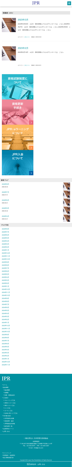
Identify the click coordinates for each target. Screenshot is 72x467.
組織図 (6, 392)
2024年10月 (6, 295)
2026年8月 (5, 184)
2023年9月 (5, 334)
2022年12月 (6, 362)
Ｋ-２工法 (7, 408)
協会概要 (5, 387)
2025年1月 (5, 286)
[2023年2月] (9, 53)
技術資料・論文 (9, 421)
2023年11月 (6, 328)
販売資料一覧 (8, 426)
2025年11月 (6, 256)
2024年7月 (5, 304)
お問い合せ (6, 431)
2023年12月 (6, 325)
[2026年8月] (66, 187)
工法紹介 (5, 398)
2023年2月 (23, 48)
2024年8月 (5, 301)
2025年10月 (6, 259)
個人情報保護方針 (8, 457)
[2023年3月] (9, 25)
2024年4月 (5, 313)
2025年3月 (5, 280)
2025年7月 (5, 268)
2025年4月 (5, 277)
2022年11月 (6, 365)
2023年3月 (23, 19)
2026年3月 (5, 244)
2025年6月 (5, 271)
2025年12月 (6, 253)
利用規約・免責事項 (9, 455)
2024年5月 (5, 310)
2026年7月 (5, 192)
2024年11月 (6, 292)
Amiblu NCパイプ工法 (10, 413)
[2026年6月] (66, 203)
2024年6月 (5, 307)
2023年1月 (5, 359)
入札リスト (27, 37)
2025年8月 (5, 265)
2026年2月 (5, 247)
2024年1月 (5, 322)
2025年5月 (5, 274)
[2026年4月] (66, 219)
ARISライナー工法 (9, 403)
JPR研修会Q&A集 (9, 423)
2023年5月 (5, 346)
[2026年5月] (66, 211)
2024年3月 (5, 316)
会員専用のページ (8, 429)
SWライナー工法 (9, 405)
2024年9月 (5, 298)
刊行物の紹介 (7, 416)
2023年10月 (6, 331)
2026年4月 (5, 216)
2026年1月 (5, 250)
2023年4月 (5, 350)
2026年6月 (5, 200)
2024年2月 (5, 319)
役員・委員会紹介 (9, 395)
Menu (69, 3)
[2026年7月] (66, 195)
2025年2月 (5, 283)
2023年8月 (5, 337)
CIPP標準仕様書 (9, 418)
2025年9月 (5, 262)
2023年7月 (5, 340)
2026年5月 (5, 208)
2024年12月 (6, 289)
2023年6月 (5, 343)
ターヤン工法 (8, 411)
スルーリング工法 (9, 400)
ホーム (5, 385)
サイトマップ (7, 453)
